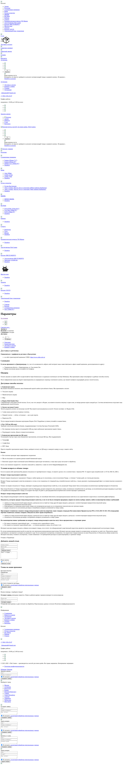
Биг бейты (7, 632)
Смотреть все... (5, 327)
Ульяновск (7, 698)
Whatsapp (3, 669)
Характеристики (9, 344)
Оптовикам (7, 90)
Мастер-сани (8, 26)
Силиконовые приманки (12, 9)
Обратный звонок (6, 51)
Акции (6, 6)
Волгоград (7, 688)
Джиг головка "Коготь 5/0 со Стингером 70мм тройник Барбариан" (25, 189)
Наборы (6, 18)
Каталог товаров (7, 149)
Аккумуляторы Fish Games (12, 23)
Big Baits (7, 16)
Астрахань (4, 60)
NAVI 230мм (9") (9, 212)
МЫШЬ (6, 14)
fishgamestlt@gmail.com (8, 93)
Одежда (6, 19)
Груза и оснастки (9, 13)
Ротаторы (7, 8)
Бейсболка (7, 229)
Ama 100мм (8, 173)
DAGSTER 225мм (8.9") (11, 208)
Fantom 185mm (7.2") (10, 160)
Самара (6, 693)
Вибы (6, 11)
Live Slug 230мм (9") (10, 210)
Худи (6, 231)
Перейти (7, 165)
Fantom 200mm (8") (10, 162)
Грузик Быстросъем (10, 186)
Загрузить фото (5, 550)
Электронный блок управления (14, 31)
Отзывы (3, 55)
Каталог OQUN (9, 29)
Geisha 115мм (8, 175)
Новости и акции (9, 615)
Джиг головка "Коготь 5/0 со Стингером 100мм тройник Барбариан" (25, 188)
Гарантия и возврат (7, 48)
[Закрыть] (1, 589)
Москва (6, 685)
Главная (6, 304)
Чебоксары (7, 700)
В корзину (8, 339)
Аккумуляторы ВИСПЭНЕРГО (14, 258)
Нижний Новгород (10, 692)
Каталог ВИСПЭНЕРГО (12, 24)
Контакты (4, 58)
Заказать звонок (6, 114)
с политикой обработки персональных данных (24, 585)
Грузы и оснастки (9, 631)
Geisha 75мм (8, 176)
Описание (7, 342)
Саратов (6, 696)
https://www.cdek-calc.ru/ (37, 357)
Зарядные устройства (11, 260)
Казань (6, 690)
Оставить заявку (6, 602)
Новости (7, 120)
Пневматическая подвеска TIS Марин (16, 21)
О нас (2, 36)
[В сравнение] (5, 324)
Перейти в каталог (10, 78)
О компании (8, 613)
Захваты (6, 27)
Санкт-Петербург (9, 695)
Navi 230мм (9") (9, 309)
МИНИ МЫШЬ (9, 199)
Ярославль (7, 701)
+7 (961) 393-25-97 (6, 96)
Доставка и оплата (6, 44)
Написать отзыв (5, 563)
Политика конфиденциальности (14, 666)
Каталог (8, 117)
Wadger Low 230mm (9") (11, 163)
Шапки (6, 233)
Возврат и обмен (9, 86)
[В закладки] (5, 322)
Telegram (9, 669)
